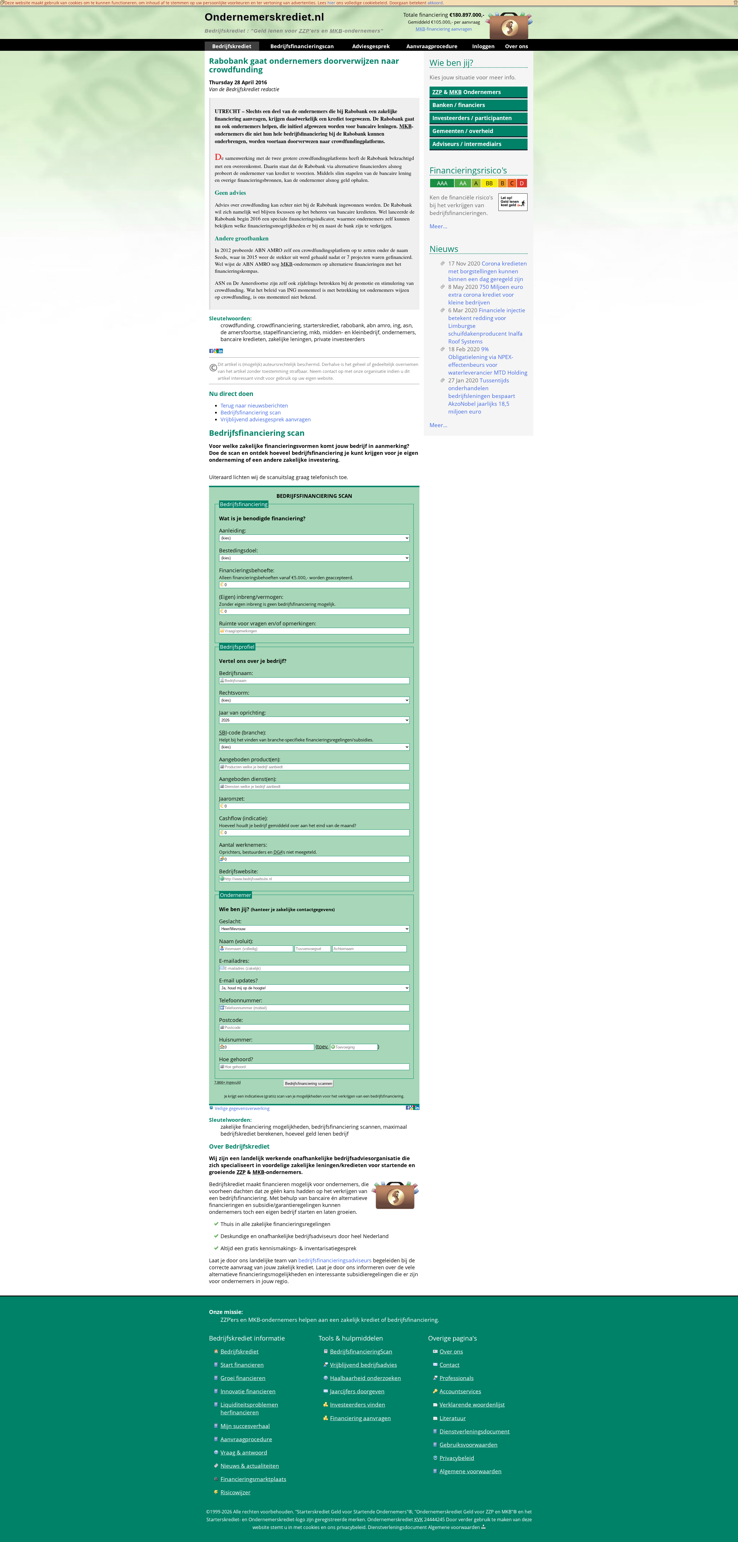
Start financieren (242, 1365)
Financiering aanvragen (360, 1418)
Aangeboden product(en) (249, 759)
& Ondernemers (466, 92)
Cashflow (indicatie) (242, 818)
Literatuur (453, 1418)
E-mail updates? (238, 980)
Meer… (438, 226)
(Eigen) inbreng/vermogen (250, 596)
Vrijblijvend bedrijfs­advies (363, 1365)
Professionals (457, 1378)
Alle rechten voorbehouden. (263, 1512)
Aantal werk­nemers (242, 844)
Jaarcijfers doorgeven (357, 1391)
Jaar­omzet (231, 798)
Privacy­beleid (457, 1458)
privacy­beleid (351, 1527)
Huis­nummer (235, 1039)
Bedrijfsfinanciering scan (251, 412)
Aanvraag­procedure (432, 46)
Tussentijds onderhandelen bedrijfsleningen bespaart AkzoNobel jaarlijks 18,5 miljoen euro (481, 395)
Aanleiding (232, 530)
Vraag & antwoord (244, 1452)
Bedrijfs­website (238, 871)
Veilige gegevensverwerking (242, 1108)
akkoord (435, 2)
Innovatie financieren (248, 1391)
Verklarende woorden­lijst (472, 1404)
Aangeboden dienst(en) (247, 778)
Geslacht (229, 921)
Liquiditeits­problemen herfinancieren (249, 1408)
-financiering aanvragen (444, 29)
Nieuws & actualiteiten (250, 1466)
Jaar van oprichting (242, 712)
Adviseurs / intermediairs (466, 144)
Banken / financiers (458, 105)
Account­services (460, 1391)
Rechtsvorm (233, 692)
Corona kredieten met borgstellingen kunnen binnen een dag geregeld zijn (487, 271)
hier (331, 2)
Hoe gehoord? (236, 1059)
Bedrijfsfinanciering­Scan (361, 1351)
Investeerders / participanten (472, 118)
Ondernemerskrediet (390, 1519)
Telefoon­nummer (240, 1000)
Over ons (516, 46)
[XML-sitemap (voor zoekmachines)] (483, 1527)
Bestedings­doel (238, 550)
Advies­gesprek (371, 46)
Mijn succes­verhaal (245, 1426)
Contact (450, 1365)
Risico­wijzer (236, 1492)
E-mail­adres (233, 960)
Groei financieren (243, 1378)
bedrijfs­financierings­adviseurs (335, 1260)
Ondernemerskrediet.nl (264, 17)
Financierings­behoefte (246, 570)
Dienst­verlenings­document (475, 1431)
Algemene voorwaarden (471, 1471)
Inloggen (483, 46)
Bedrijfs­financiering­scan (302, 46)
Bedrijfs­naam (235, 673)
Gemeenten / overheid (462, 131)
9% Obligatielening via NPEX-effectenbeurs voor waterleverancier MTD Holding (487, 360)
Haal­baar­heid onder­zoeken (365, 1378)
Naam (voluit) (235, 941)
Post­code (230, 1019)
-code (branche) (242, 732)
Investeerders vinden (357, 1404)
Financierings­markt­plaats (253, 1479)
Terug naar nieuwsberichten (254, 405)
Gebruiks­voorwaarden (469, 1444)
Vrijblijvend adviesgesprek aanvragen (266, 419)
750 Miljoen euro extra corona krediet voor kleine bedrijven (485, 294)
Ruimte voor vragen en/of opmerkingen (267, 623)
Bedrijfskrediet (231, 46)
